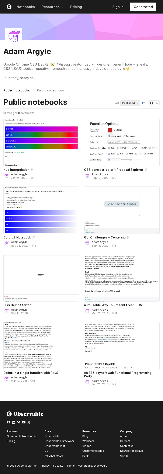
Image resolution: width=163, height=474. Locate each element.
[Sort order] (143, 103)
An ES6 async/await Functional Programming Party (118, 374)
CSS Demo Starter (17, 305)
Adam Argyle (19, 174)
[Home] (25, 415)
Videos (86, 445)
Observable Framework (59, 441)
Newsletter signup (131, 450)
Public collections (50, 90)
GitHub (124, 455)
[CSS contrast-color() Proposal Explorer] (122, 142)
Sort (116, 103)
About (124, 436)
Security (58, 465)
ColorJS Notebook (17, 237)
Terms (71, 465)
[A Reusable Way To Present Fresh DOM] (122, 278)
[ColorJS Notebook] (41, 210)
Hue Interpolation (16, 169)
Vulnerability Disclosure (92, 465)
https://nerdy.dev (21, 78)
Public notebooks (16, 90)
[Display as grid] (151, 103)
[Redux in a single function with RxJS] (41, 345)
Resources (51, 7)
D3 (46, 450)
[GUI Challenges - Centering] (122, 210)
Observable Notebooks (22, 436)
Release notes (54, 455)
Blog (85, 436)
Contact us (126, 446)
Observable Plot (55, 445)
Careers (125, 441)
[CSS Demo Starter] (41, 278)
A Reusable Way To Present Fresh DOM (113, 305)
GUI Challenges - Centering (105, 237)
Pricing (76, 7)
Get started (143, 7)
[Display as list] (156, 103)
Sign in (118, 7)
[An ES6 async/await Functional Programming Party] (122, 345)
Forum (86, 455)
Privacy (45, 465)
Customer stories (93, 450)
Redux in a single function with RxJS (30, 372)
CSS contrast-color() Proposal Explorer (113, 169)
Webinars (88, 441)
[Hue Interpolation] (41, 142)
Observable (52, 436)
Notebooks (26, 7)
